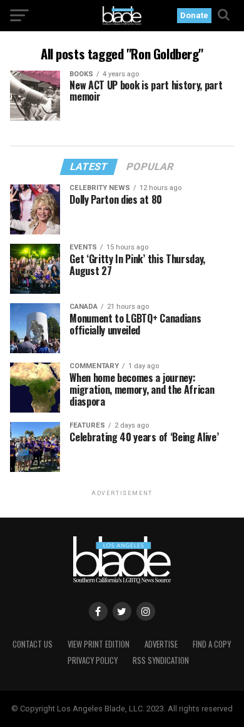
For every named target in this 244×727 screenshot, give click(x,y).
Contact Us (33, 644)
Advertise (161, 644)
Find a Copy (212, 644)
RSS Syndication (161, 660)
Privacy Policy (93, 660)
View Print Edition (99, 644)
